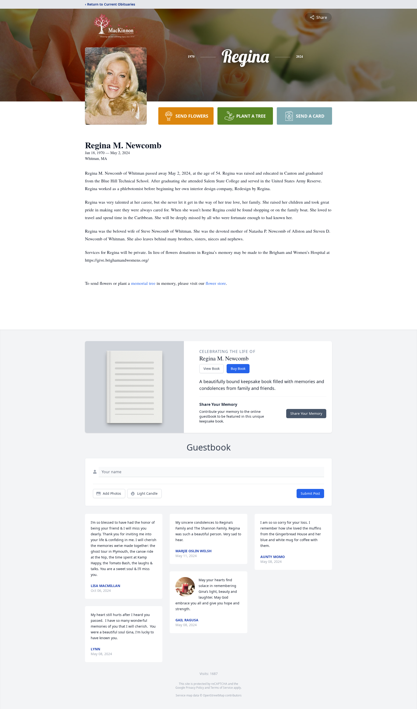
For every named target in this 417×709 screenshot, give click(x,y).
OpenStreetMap (213, 695)
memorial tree (143, 283)
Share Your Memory (306, 413)
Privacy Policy (195, 688)
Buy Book (238, 368)
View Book (211, 368)
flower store (216, 283)
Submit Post (310, 493)
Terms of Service (221, 688)
